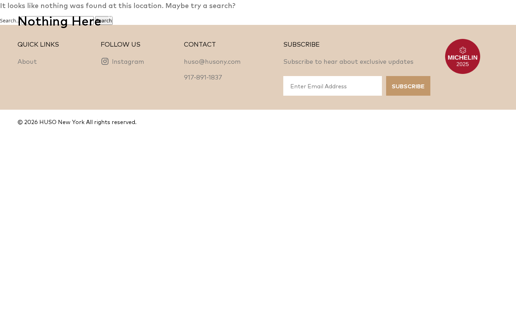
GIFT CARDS (422, 16)
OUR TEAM (261, 16)
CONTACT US (477, 16)
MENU (303, 16)
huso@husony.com (212, 61)
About (27, 61)
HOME (118, 16)
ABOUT (218, 16)
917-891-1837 (203, 77)
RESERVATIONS (167, 16)
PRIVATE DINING (362, 16)
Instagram (128, 61)
